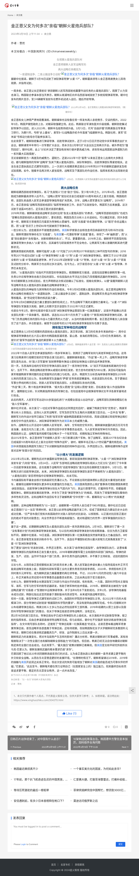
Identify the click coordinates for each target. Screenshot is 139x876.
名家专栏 (65, 864)
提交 (120, 844)
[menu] (131, 5)
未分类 (47, 33)
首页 (53, 864)
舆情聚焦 (79, 864)
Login (23, 844)
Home (10, 15)
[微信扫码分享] (14, 727)
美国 (64, 230)
